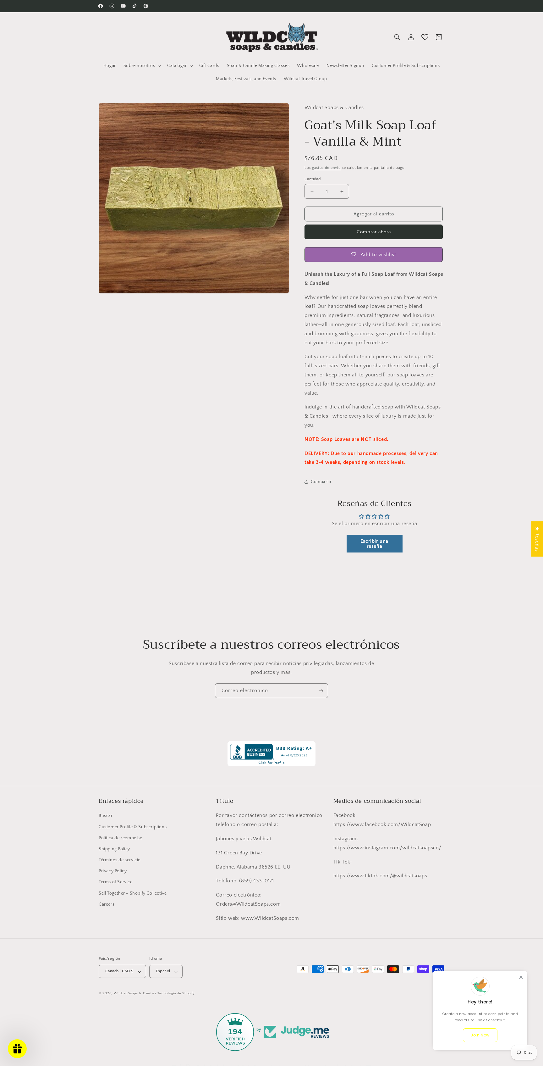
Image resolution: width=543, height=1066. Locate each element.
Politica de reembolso (121, 837)
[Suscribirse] (321, 690)
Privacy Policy (113, 871)
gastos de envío (326, 168)
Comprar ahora (374, 232)
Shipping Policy (114, 849)
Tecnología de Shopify (176, 994)
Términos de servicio (120, 860)
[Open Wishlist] (425, 37)
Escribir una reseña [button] (374, 543)
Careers (106, 904)
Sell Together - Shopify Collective (133, 893)
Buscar (106, 815)
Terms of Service (116, 882)
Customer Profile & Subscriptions (133, 826)
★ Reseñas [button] (537, 539)
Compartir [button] (321, 481)
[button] (141, 65)
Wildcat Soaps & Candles (135, 994)
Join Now (480, 1035)
